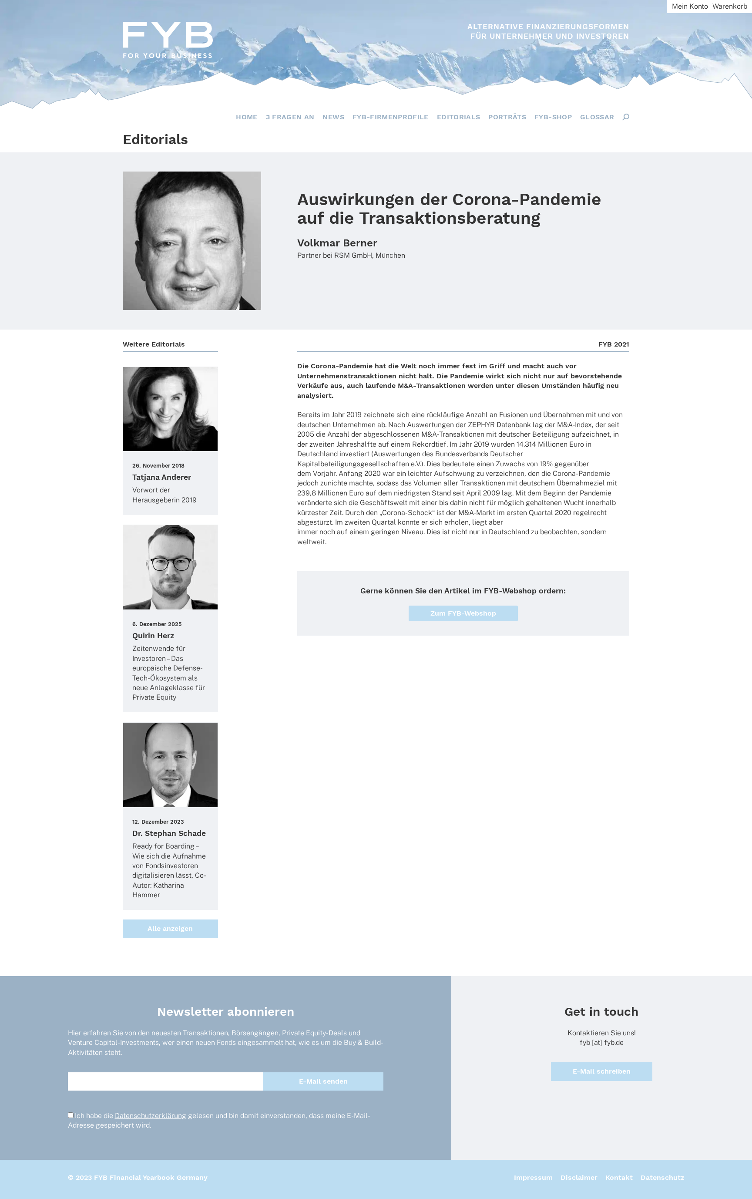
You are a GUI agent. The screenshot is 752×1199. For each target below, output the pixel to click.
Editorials (458, 117)
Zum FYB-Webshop (463, 613)
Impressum (533, 1177)
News (333, 117)
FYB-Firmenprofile (390, 117)
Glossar (597, 117)
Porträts (507, 117)
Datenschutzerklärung (150, 1115)
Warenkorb (729, 6)
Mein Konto (690, 6)
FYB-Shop (553, 117)
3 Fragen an (290, 117)
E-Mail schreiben (602, 1071)
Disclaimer (579, 1177)
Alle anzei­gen (170, 928)
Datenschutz (662, 1177)
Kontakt (619, 1177)
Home (246, 117)
